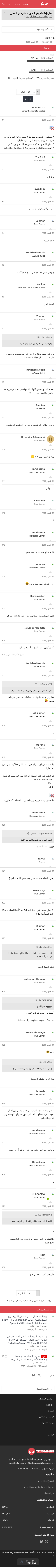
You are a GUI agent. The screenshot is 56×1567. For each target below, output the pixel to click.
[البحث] (4, 4)
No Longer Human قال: (41, 833)
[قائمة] (52, 4)
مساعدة (50, 1428)
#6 (3, 296)
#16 (3, 640)
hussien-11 (47, 41)
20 (29, 91)
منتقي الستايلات (45, 1398)
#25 (3, 1044)
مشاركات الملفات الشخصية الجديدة (39, 1487)
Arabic (49, 1404)
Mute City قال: (45, 947)
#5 (3, 264)
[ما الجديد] (10, 4)
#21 (3, 870)
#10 (3, 449)
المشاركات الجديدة (46, 1481)
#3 (3, 201)
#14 (3, 576)
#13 (3, 544)
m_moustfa (7, 1526)
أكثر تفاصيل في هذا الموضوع (38, 16)
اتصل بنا (51, 1410)
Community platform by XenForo (28, 1554)
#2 (3, 169)
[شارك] (7, 120)
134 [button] (47, 69)
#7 (3, 328)
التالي (22, 91)
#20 (3, 824)
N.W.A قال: (47, 1062)
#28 (3, 1174)
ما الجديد (50, 1474)
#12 (3, 513)
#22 (3, 902)
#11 (3, 481)
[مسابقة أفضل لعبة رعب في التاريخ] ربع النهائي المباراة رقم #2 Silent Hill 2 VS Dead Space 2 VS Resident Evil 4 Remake (24, 1319)
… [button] (34, 91)
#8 (3, 382)
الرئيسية (50, 1434)
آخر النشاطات (48, 1493)
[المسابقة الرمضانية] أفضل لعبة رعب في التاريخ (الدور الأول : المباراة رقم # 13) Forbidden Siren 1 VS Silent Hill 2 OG (27, 1339)
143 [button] (47, 58)
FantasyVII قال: (45, 684)
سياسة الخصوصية (47, 1422)
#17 (3, 675)
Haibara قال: (46, 337)
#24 (3, 991)
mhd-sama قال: (45, 999)
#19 (3, 757)
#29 (3, 1206)
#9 (3, 417)
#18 (3, 725)
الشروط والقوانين (46, 1416)
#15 (3, 608)
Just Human (41, 1326)
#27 (3, 1142)
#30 (3, 1267)
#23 (3, 938)
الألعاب (32, 1326)
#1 (3, 119)
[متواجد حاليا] (48, 1199)
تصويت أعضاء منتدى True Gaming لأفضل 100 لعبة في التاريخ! (29, 1358)
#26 (3, 1103)
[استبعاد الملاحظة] (5, 13)
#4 (3, 233)
